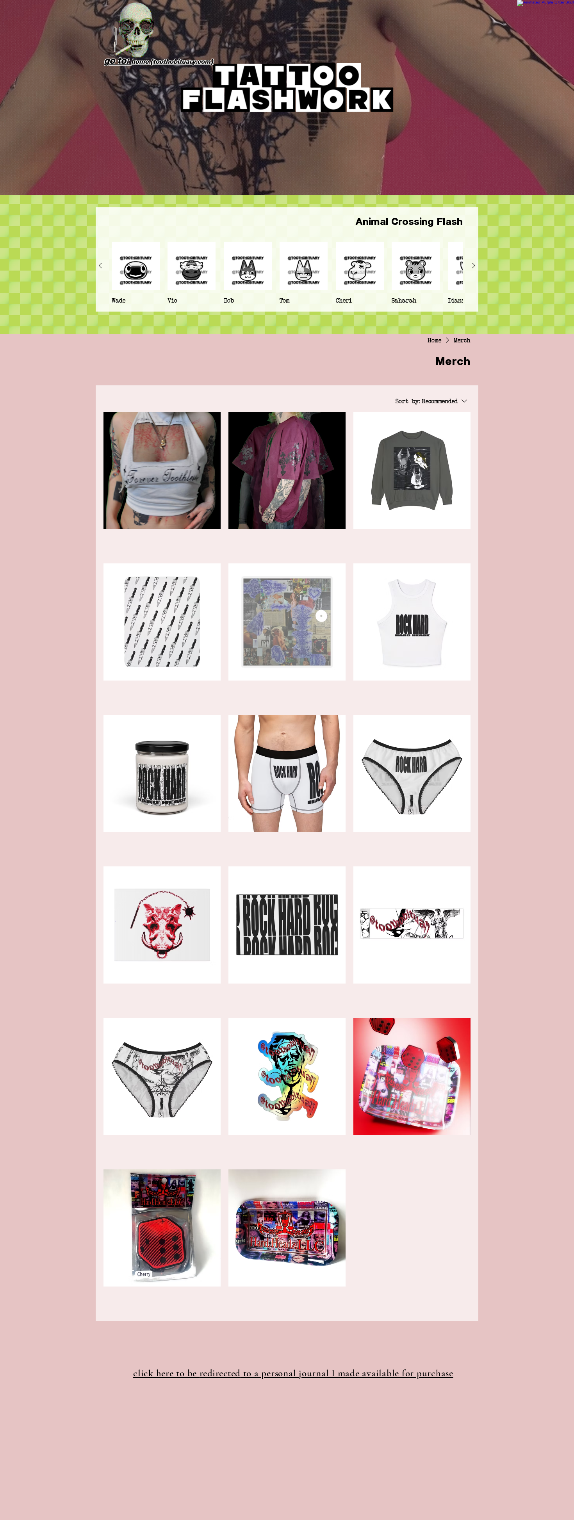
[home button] (135, 31)
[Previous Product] (100, 265)
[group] (287, 273)
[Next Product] (473, 265)
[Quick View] (136, 266)
